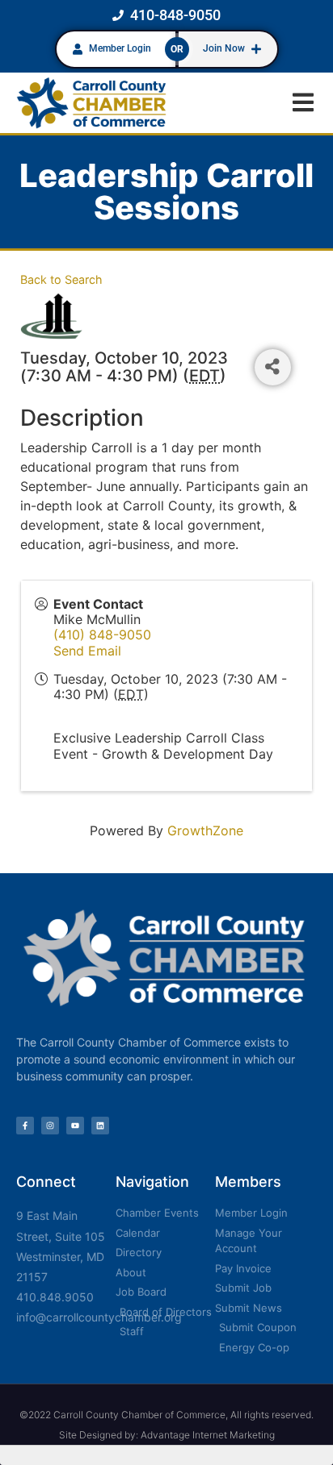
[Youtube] (75, 1125)
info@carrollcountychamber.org (99, 1317)
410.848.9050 (55, 1297)
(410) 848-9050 (102, 634)
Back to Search (61, 279)
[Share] (273, 367)
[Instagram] (50, 1125)
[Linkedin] (100, 1125)
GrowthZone (205, 830)
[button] (303, 103)
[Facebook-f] (25, 1125)
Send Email (87, 651)
